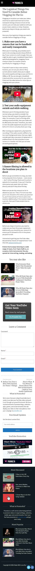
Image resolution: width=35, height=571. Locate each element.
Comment (4, 331)
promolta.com (18, 411)
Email (3, 358)
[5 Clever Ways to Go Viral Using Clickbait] (8, 498)
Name (3, 351)
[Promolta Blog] (17, 3)
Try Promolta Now (15, 317)
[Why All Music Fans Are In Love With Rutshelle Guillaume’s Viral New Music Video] (8, 542)
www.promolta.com (15, 243)
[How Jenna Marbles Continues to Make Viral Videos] (8, 488)
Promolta (29, 565)
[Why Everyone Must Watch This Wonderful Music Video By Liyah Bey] (8, 532)
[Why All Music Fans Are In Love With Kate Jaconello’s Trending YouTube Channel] (8, 552)
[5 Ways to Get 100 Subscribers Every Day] (8, 477)
